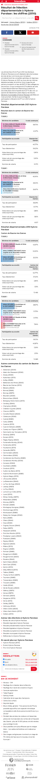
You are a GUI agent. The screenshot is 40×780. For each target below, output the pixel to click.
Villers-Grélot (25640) (10, 609)
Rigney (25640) (8, 541)
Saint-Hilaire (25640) (10, 562)
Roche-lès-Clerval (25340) (10, 25)
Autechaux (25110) (9, 377)
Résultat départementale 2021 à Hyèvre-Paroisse (11, 44)
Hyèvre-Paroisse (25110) (11, 643)
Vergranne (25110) (9, 598)
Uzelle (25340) (8, 585)
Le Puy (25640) (8, 489)
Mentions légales (7, 756)
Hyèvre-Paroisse (26, 47)
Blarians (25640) (8, 388)
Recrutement (30, 752)
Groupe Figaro (17, 756)
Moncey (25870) (8, 502)
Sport (6, 662)
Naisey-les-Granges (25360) (12, 515)
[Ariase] (10, 777)
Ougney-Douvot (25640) (11, 525)
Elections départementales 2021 (16, 5)
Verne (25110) (7, 601)
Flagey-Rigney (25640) (11, 440)
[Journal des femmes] (10, 765)
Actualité (7, 659)
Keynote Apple (8, 703)
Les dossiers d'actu (10, 665)
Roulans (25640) (8, 559)
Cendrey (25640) (9, 403)
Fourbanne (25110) (9, 448)
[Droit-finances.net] (29, 769)
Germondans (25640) (10, 453)
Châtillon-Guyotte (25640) (12, 409)
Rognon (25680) (8, 549)
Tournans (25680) (9, 577)
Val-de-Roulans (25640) (11, 588)
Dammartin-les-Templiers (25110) (15, 432)
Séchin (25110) (8, 567)
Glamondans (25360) (10, 455)
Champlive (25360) (9, 406)
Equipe (18, 750)
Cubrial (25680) (8, 419)
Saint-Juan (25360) (9, 564)
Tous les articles (16, 752)
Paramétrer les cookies (23, 754)
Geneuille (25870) (9, 450)
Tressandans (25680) (10, 580)
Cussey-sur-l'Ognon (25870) (12, 429)
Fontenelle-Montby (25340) (12, 442)
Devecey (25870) (9, 435)
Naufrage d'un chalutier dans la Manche (17, 685)
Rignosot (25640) (9, 544)
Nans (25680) (7, 518)
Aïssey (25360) (8, 375)
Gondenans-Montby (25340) (13, 461)
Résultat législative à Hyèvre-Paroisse (16, 628)
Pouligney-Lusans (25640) (12, 536)
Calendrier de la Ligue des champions (16, 698)
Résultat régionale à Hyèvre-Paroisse (16, 623)
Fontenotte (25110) (9, 445)
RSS (23, 752)
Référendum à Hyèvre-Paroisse (14, 636)
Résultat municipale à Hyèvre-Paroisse (16, 633)
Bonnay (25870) (8, 393)
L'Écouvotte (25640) (10, 479)
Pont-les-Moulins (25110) (11, 533)
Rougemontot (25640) (11, 557)
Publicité (34, 750)
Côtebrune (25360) (9, 416)
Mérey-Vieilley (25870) (11, 497)
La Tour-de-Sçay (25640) (11, 484)
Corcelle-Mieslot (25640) (11, 414)
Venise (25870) (8, 593)
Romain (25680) (8, 551)
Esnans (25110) (8, 437)
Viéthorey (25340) (9, 606)
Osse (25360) (7, 523)
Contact (9, 752)
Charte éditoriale (26, 750)
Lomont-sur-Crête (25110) (12, 492)
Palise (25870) (8, 528)
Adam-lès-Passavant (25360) (13, 372)
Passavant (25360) (9, 531)
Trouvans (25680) (9, 583)
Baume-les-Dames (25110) (12, 385)
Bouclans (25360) (9, 396)
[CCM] (29, 765)
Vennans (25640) (9, 596)
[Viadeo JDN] (29, 773)
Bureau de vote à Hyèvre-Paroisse (15, 620)
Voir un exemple (31, 659)
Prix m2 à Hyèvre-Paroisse (12, 648)
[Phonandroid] (29, 777)
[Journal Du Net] (10, 769)
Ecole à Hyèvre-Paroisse (11, 645)
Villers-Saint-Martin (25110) (12, 611)
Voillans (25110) (32, 22)
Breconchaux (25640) (10, 398)
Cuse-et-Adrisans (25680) (12, 427)
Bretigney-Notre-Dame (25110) (14, 401)
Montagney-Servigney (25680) (13, 507)
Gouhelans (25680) (9, 466)
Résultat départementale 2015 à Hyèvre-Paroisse (11, 50)
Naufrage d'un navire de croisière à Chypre (18, 688)
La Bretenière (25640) (10, 481)
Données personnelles (9, 754)
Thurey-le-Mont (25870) (11, 575)
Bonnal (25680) (8, 390)
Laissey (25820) (8, 487)
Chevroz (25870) (8, 411)
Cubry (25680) (8, 422)
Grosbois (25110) (8, 468)
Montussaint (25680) (10, 513)
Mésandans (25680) (10, 500)
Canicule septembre (10, 690)
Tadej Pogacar (8, 693)
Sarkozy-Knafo (8, 696)
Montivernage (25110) (10, 510)
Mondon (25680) (9, 505)
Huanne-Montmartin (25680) (13, 474)
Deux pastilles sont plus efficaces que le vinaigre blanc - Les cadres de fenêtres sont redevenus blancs (20, 729)
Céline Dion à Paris (10, 701)
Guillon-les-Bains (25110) (11, 471)
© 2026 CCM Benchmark (30, 756)
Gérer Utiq (34, 754)
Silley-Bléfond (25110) (10, 570)
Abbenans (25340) (9, 370)
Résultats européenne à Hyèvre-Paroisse (17, 631)
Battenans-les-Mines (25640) (13, 383)
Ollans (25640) (8, 520)
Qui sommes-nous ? (9, 750)
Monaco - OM (8, 683)
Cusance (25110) (8, 424)
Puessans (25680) (9, 539)
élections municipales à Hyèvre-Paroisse (15, 95)
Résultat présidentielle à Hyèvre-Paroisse (17, 626)
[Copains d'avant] (10, 773)
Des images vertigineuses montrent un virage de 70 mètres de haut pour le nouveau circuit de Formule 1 (20, 736)
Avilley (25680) (8, 380)
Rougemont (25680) (10, 554)
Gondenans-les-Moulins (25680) (14, 458)
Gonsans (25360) (9, 463)
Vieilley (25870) (8, 603)
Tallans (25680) (8, 572)
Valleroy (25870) (8, 590)
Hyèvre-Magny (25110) (17, 22)
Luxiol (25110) (7, 494)
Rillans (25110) (8, 546)
